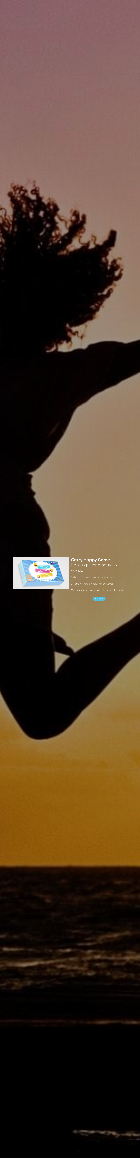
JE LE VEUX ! (99, 599)
